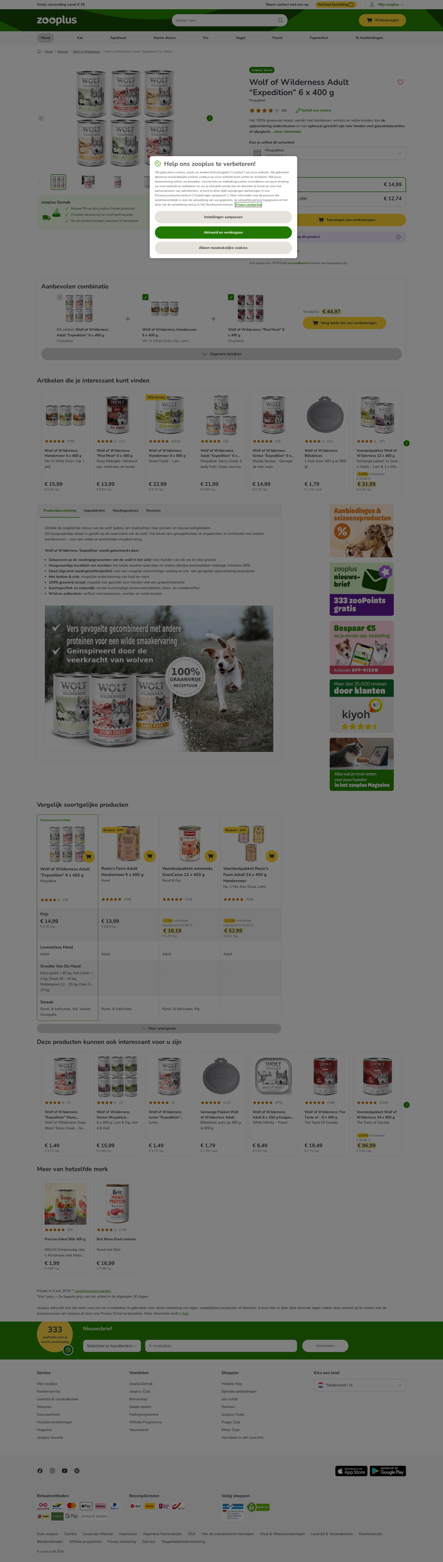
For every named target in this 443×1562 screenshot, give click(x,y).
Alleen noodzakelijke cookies (223, 247)
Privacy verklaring (248, 205)
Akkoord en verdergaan (223, 232)
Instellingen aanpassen (223, 217)
